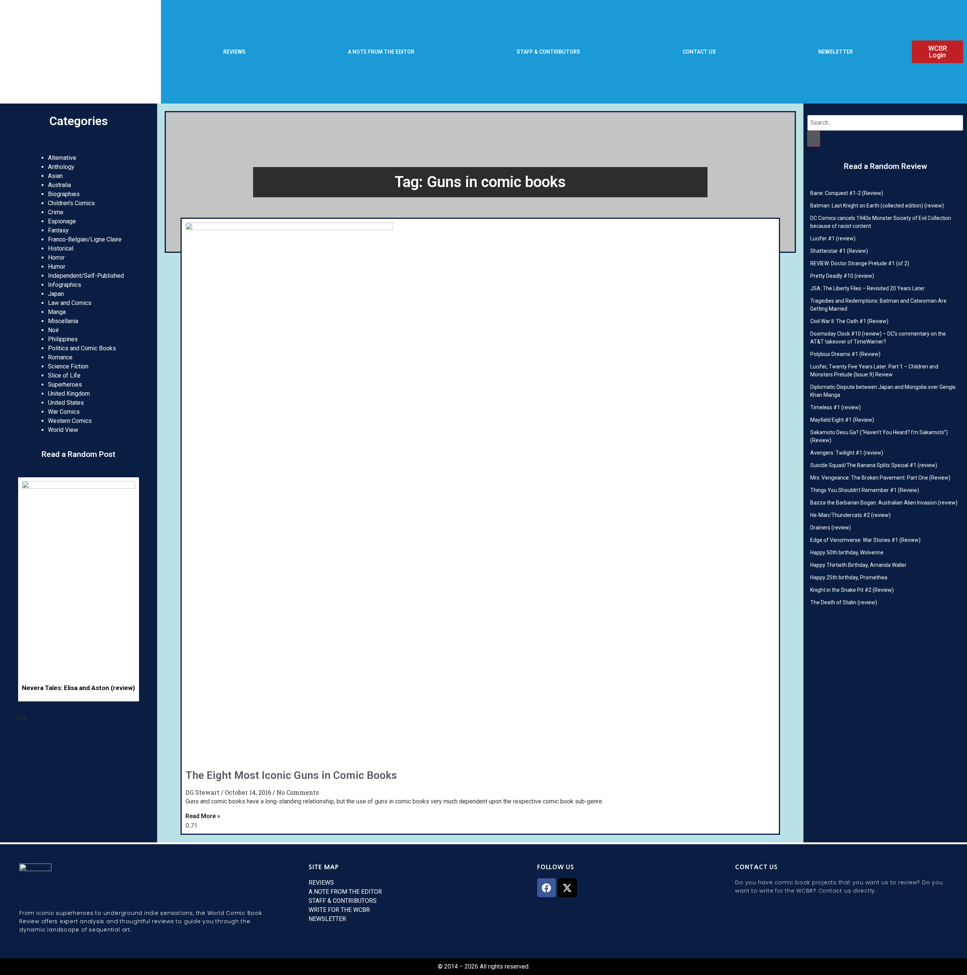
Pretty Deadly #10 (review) (842, 276)
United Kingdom (69, 393)
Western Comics (70, 420)
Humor (56, 266)
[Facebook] (546, 887)
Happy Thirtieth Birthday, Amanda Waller (858, 565)
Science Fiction (68, 366)
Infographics (64, 284)
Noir (53, 330)
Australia (59, 185)
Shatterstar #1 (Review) (839, 251)
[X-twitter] (567, 887)
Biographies (64, 194)
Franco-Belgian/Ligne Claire (85, 239)
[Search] (813, 139)
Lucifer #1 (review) (833, 238)
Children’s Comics (71, 203)
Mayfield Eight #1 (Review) (842, 420)
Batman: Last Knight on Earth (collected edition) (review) (877, 206)
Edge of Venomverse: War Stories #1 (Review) (865, 540)
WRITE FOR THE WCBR (339, 909)
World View (63, 429)
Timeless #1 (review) (835, 407)
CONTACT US (699, 52)
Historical (60, 248)
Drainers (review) (830, 528)
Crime (55, 212)
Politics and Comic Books (82, 348)
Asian (55, 176)
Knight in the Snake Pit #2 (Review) (852, 590)
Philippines (63, 339)
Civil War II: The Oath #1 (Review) (849, 321)
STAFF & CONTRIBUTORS (548, 52)
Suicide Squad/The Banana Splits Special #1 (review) (873, 465)
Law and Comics (69, 302)
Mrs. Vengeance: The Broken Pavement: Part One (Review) (880, 478)
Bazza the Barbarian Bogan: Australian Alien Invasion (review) (884, 503)
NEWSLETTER (835, 52)
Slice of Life (64, 375)
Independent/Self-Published (86, 275)
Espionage (62, 221)
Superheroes (65, 384)
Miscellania (63, 321)
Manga (57, 312)
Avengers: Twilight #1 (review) (846, 453)
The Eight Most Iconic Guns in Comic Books (291, 775)
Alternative (62, 157)
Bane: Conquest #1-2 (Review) (846, 193)
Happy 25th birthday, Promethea (848, 577)
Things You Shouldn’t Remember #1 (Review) (864, 490)
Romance (60, 357)
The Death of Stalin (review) (843, 602)
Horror (56, 257)
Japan (56, 293)
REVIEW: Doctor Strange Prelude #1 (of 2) (859, 263)
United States (66, 402)
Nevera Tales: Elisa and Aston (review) (78, 688)
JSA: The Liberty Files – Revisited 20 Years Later (867, 288)
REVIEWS (234, 52)
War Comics (64, 411)
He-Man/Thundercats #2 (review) (850, 515)
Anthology (61, 166)
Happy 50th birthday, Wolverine (847, 552)
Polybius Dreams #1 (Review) (845, 354)
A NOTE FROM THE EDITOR (381, 52)
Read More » (202, 816)
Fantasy (58, 230)
